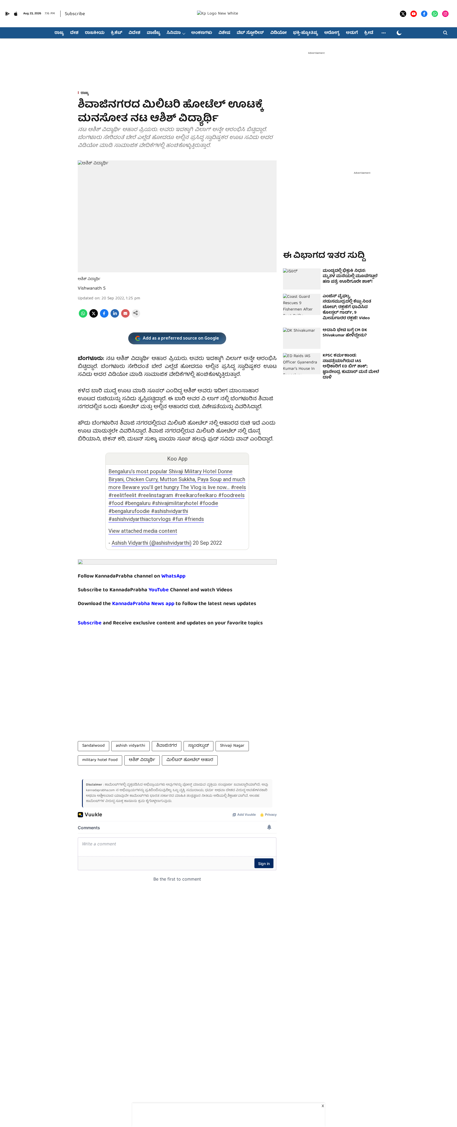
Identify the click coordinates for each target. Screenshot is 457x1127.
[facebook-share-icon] (104, 317)
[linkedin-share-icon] (115, 317)
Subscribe (75, 14)
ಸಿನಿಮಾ (174, 33)
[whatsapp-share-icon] (83, 317)
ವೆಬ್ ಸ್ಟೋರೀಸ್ (250, 33)
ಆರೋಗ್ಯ (332, 33)
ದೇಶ (74, 33)
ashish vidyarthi (130, 746)
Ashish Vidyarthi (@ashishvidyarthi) (151, 543)
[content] (169, 590)
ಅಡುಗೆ (352, 33)
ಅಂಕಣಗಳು (201, 33)
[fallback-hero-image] (302, 279)
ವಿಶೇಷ (224, 33)
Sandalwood (93, 746)
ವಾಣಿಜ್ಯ (153, 33)
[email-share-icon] (125, 317)
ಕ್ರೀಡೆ (368, 33)
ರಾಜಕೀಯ (94, 33)
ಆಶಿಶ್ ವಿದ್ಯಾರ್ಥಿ (142, 760)
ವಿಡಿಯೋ (278, 33)
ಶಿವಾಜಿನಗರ (166, 746)
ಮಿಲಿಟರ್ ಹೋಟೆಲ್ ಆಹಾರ (189, 760)
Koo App (177, 459)
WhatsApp (173, 576)
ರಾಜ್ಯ (59, 33)
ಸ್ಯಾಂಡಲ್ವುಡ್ (198, 746)
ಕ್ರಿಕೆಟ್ (116, 33)
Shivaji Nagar (232, 746)
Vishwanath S (92, 289)
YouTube (159, 590)
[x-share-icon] (93, 317)
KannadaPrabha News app (143, 603)
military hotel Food (100, 760)
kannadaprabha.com (100, 790)
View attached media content (142, 531)
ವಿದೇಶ (134, 33)
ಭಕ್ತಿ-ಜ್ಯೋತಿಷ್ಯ (305, 33)
